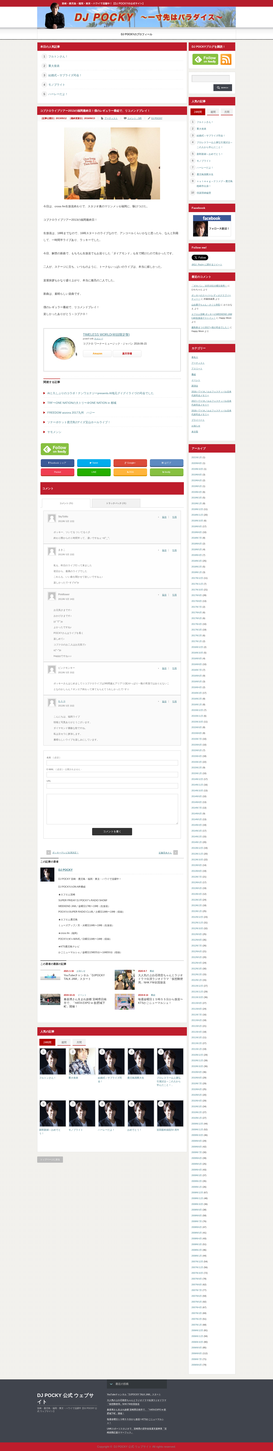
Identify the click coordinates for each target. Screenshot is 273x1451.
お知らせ (81, 971)
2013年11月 (197, 854)
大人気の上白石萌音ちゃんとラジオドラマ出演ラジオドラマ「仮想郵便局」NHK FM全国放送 (160, 979)
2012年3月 (196, 968)
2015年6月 (196, 745)
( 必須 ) (53, 757)
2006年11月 (197, 1336)
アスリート (196, 368)
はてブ (168, 463)
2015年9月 (196, 727)
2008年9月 (196, 1209)
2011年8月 (196, 1009)
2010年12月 (197, 1055)
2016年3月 (196, 693)
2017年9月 (196, 595)
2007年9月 (196, 1279)
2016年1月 (196, 704)
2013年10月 (197, 859)
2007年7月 (196, 1290)
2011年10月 (197, 997)
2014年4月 (196, 825)
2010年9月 (196, 1072)
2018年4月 (196, 555)
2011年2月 (196, 1043)
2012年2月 (196, 974)
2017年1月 (196, 641)
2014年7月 (196, 808)
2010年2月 (196, 1112)
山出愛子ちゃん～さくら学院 (205, 305)
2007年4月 (196, 1307)
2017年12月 (197, 578)
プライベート (198, 420)
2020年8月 (196, 463)
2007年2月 (196, 1319)
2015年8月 (196, 733)
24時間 (47, 1042)
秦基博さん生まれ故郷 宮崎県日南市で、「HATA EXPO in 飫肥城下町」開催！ (85, 1003)
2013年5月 (196, 888)
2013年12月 (197, 848)
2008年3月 (196, 1244)
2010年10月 (197, 1066)
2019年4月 (196, 492)
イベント (82, 995)
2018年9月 (196, 526)
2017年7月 (196, 607)
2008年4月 (196, 1238)
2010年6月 (196, 1089)
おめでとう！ (134, 1129)
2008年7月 (196, 1221)
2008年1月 (196, 1256)
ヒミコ (61, 701)
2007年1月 (196, 1325)
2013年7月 (196, 877)
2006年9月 (196, 1347)
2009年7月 (196, 1152)
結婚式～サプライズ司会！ (65, 75)
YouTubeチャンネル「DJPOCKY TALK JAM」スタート (134, 1394)
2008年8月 (196, 1215)
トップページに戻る (50, 1159)
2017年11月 (197, 584)
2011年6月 (196, 1020)
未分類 (194, 431)
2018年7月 (196, 538)
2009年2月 (196, 1181)
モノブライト (56, 84)
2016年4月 (196, 687)
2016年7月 (196, 670)
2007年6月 (196, 1296)
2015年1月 (196, 773)
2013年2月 (196, 905)
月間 (79, 1042)
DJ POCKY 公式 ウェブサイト (65, 1398)
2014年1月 (196, 842)
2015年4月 (196, 756)
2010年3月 (196, 1106)
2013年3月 (196, 900)
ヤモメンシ (54, 432)
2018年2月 (196, 566)
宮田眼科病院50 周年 (168, 1129)
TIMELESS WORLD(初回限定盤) (106, 334)
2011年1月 (196, 1049)
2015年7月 (196, 739)
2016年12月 (197, 647)
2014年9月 (196, 796)
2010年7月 (196, 1083)
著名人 (194, 357)
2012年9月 (196, 934)
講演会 (194, 386)
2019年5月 (196, 486)
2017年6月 (196, 612)
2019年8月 (196, 474)
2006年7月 (196, 1359)
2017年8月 (196, 601)
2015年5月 (196, 750)
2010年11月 (197, 1060)
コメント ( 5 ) (66, 503)
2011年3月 (196, 1037)
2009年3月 (196, 1175)
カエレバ (98, 339)
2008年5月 (196, 1233)
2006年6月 (196, 1365)
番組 (152, 971)
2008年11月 (197, 1198)
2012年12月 (197, 917)
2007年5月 (196, 1302)
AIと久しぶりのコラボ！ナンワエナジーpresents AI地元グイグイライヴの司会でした (100, 393)
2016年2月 (196, 698)
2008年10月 (197, 1204)
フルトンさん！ (58, 56)
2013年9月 (196, 865)
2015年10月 (197, 721)
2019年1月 (196, 503)
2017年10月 (197, 589)
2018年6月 (196, 543)
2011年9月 (196, 1003)
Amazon (97, 353)
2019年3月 (196, 497)
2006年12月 (197, 1330)
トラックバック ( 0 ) (116, 503)
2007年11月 (197, 1267)
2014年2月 (196, 836)
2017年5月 (196, 618)
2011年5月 (196, 1026)
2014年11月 (197, 785)
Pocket (58, 472)
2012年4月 (196, 963)
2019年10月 (197, 469)
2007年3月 (196, 1313)
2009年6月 (196, 1158)
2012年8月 (196, 940)
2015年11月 (197, 716)
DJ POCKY (156, 118)
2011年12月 (197, 986)
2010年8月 (196, 1077)
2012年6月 (196, 951)
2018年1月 (196, 572)
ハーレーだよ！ (58, 94)
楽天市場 (127, 353)
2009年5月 (196, 1164)
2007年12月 (197, 1261)
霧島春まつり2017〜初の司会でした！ (210, 327)
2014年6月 (196, 813)
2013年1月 (196, 911)
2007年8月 (196, 1284)
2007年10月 (197, 1273)
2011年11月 (197, 991)
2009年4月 (196, 1169)
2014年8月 (196, 802)
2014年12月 (197, 779)
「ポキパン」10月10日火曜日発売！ (209, 286)
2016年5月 (196, 681)
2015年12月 (197, 710)
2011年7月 (196, 1014)
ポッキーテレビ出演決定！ (65, 852)
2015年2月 (196, 767)
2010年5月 (196, 1095)
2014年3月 (196, 831)
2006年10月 (197, 1342)
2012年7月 (196, 945)
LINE (94, 472)
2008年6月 (196, 1227)
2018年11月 (197, 515)
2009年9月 (196, 1141)
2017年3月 (196, 629)
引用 (174, 517)
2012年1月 (196, 980)
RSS (131, 472)
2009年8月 (196, 1146)
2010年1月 (196, 1118)
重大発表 (54, 65)
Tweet (95, 463)
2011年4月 (196, 1032)
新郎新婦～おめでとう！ (210, 154)
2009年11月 (197, 1129)
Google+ (131, 463)
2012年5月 (196, 957)
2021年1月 (196, 457)
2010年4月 (196, 1100)
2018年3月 (196, 561)
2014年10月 (197, 790)
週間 (64, 1042)
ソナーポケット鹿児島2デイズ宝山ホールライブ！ (79, 422)
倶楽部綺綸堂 (204, 192)
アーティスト (111, 118)
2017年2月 (196, 635)
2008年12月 (197, 1192)
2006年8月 (196, 1353)
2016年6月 (196, 675)
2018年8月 (196, 532)
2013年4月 (196, 894)
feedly (167, 472)
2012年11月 (197, 922)
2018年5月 (196, 549)
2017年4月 (196, 624)
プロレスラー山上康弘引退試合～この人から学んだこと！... (169, 1081)
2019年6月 (196, 480)
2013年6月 (196, 882)
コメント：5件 (134, 118)
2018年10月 (197, 520)
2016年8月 (196, 664)
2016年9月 (196, 658)
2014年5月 (196, 819)
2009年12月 (197, 1123)
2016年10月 (197, 652)
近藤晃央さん (165, 853)
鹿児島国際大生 (135, 1077)
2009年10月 (197, 1135)
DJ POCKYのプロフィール (136, 34)
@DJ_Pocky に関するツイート (207, 264)
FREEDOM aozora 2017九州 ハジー (71, 412)
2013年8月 (196, 871)
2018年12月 (197, 509)
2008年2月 (196, 1250)
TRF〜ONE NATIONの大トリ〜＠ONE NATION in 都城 (81, 402)
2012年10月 (197, 928)
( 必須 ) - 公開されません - (64, 769)
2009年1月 (196, 1187)
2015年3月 (196, 762)
